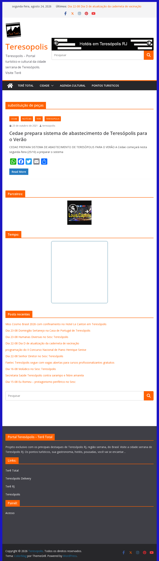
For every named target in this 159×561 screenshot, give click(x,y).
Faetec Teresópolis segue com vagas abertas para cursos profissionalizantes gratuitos (59, 362)
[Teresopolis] (10, 85)
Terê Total (26, 85)
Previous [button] (56, 42)
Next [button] (149, 43)
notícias (26, 118)
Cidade (44, 85)
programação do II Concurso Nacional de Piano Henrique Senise (45, 350)
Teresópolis (12, 494)
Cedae (14, 118)
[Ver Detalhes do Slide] (102, 44)
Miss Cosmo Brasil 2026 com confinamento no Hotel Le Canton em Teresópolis (55, 324)
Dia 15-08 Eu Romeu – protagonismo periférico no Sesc (40, 382)
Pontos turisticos (105, 85)
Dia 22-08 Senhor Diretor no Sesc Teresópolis (34, 356)
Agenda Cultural (73, 85)
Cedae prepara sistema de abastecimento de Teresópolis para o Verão (78, 136)
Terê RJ (10, 486)
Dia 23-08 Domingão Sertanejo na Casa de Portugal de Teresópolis (47, 330)
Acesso (10, 513)
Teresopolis (26, 46)
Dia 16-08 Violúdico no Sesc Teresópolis (30, 369)
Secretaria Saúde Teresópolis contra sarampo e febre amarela (44, 375)
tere (38, 118)
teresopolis (52, 118)
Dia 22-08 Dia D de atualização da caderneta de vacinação (104, 6)
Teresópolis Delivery (18, 478)
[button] (51, 85)
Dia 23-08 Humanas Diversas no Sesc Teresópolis (36, 337)
